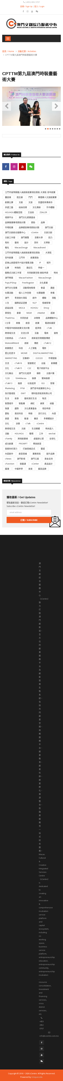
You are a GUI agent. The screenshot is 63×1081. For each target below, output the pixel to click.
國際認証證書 (21, 302)
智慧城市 (9, 403)
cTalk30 (22, 338)
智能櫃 (22, 403)
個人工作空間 (25, 292)
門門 (30, 197)
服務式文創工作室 (13, 272)
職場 (31, 433)
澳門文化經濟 (25, 373)
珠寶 (7, 408)
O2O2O (39, 358)
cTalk (49, 328)
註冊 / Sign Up (26, 6)
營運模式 (32, 363)
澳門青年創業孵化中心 (40, 388)
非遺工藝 (9, 207)
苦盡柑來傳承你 (45, 202)
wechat (52, 433)
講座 (52, 287)
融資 (20, 383)
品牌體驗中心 (52, 317)
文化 (7, 368)
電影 (44, 348)
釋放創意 (37, 443)
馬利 (7, 242)
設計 (26, 242)
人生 (7, 302)
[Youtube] (32, 11)
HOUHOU (19, 433)
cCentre (34, 232)
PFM (22, 388)
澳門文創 (49, 227)
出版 (43, 363)
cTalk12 (47, 343)
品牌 (43, 222)
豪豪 (19, 312)
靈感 (43, 448)
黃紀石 (29, 267)
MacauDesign (44, 277)
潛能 (54, 297)
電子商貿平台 (43, 368)
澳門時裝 (9, 277)
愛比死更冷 (10, 353)
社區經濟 (32, 383)
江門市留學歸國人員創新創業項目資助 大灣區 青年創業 (30, 192)
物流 (44, 398)
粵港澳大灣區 (21, 297)
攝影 (39, 373)
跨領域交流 (10, 333)
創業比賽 (9, 202)
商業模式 (9, 348)
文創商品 (9, 338)
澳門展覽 (25, 237)
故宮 (30, 468)
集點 (17, 418)
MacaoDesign (21, 247)
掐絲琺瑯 (23, 207)
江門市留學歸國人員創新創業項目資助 (22, 252)
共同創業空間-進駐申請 (37, 272)
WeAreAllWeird (12, 343)
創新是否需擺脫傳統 (41, 338)
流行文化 (42, 413)
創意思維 (23, 453)
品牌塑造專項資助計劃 (29, 227)
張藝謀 (23, 463)
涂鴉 (18, 423)
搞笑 (42, 403)
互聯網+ (26, 358)
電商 (46, 333)
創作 (35, 297)
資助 (33, 222)
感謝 (53, 312)
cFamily (8, 438)
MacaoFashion (26, 277)
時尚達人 (49, 428)
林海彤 (18, 267)
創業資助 (34, 257)
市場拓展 (9, 227)
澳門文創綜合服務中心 (15, 232)
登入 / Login (39, 6)
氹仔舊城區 (10, 393)
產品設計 (48, 463)
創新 (26, 343)
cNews (8, 458)
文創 (21, 202)
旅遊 (7, 418)
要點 (7, 413)
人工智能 (32, 348)
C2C (29, 368)
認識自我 (9, 307)
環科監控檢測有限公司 (41, 393)
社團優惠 (41, 292)
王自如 (31, 212)
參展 (52, 292)
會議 (43, 287)
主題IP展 (50, 373)
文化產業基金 (30, 408)
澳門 (7, 297)
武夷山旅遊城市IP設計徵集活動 (19, 262)
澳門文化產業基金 (27, 217)
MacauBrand (39, 247)
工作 (41, 433)
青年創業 (9, 257)
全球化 (52, 438)
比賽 (7, 267)
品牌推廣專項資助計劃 (15, 222)
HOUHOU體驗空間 (13, 212)
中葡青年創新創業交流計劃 (17, 328)
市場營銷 (52, 358)
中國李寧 (19, 468)
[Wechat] (37, 11)
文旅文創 (48, 232)
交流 (7, 363)
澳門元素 (35, 458)
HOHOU (34, 307)
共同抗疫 (24, 317)
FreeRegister (28, 282)
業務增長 (37, 453)
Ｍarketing (10, 388)
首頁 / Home (8, 51)
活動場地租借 (29, 287)
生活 (7, 398)
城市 (49, 262)
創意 (28, 322)
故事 (17, 398)
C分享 (7, 322)
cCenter (35, 463)
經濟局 (38, 328)
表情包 (8, 312)
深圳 (36, 242)
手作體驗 (50, 207)
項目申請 (46, 408)
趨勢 (17, 408)
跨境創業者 (23, 438)
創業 (37, 322)
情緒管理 (46, 302)
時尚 (56, 272)
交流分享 (25, 333)
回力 (50, 237)
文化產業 (44, 282)
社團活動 (9, 292)
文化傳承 (37, 207)
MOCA (22, 307)
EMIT (23, 393)
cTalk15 (18, 368)
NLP (35, 302)
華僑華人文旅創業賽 (47, 197)
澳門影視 (21, 458)
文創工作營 (10, 237)
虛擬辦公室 (39, 438)
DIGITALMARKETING (43, 353)
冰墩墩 (37, 317)
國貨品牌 (42, 468)
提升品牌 (50, 453)
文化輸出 (9, 373)
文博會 (47, 242)
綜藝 (52, 403)
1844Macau (20, 378)
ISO (43, 383)
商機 (18, 322)
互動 (37, 333)
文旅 (30, 202)
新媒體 (54, 363)
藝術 (17, 242)
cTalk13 (8, 383)
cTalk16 (18, 363)
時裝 (30, 413)
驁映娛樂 (46, 378)
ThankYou (10, 317)
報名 (7, 247)
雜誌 (36, 418)
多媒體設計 (49, 418)
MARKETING (11, 358)
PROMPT (23, 443)
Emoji (46, 307)
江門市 (22, 257)
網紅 (32, 403)
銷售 (56, 333)
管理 (52, 383)
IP (40, 262)
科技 (21, 348)
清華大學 (39, 237)
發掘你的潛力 (11, 448)
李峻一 (41, 267)
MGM (29, 312)
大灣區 (48, 252)
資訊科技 (19, 413)
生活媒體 (36, 428)
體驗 (44, 297)
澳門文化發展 (11, 287)
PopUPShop (10, 282)
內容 (54, 413)
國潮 (7, 468)
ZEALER (43, 212)
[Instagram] (28, 11)
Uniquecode (37, 1077)
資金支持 (49, 458)
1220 (7, 378)
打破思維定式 (29, 448)
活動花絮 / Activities (27, 51)
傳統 (36, 343)
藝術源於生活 (30, 398)
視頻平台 (9, 217)
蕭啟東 (8, 197)
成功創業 (9, 443)
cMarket (41, 312)
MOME (24, 353)
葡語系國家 (50, 322)
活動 (7, 433)
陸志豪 (20, 197)
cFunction (9, 463)
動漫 (26, 418)
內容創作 (9, 453)
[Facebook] (23, 11)
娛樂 (34, 378)
